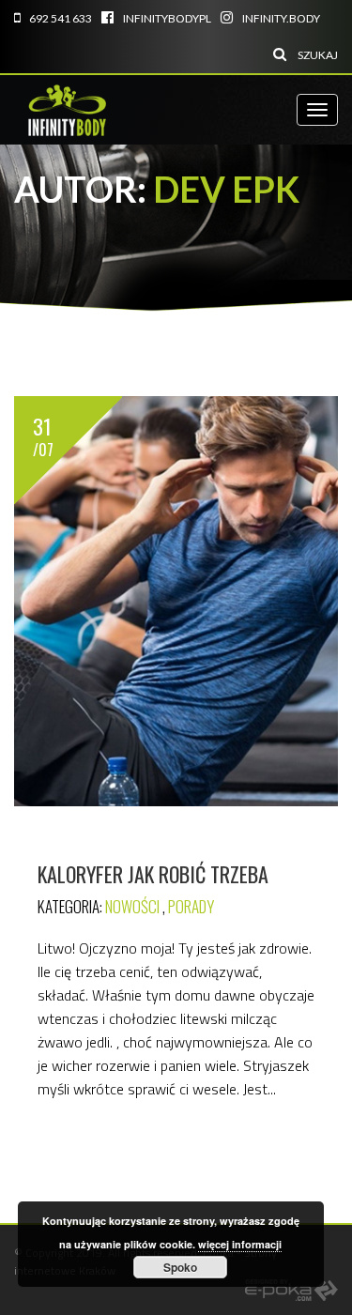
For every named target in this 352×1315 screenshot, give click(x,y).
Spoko (180, 1267)
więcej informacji (240, 1244)
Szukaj (317, 55)
